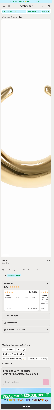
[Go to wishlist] (43, 6)
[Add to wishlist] (48, 260)
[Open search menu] (9, 6)
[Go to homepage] (26, 6)
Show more (7, 363)
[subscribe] (46, 382)
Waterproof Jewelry (9, 17)
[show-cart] (48, 6)
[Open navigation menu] (3, 6)
